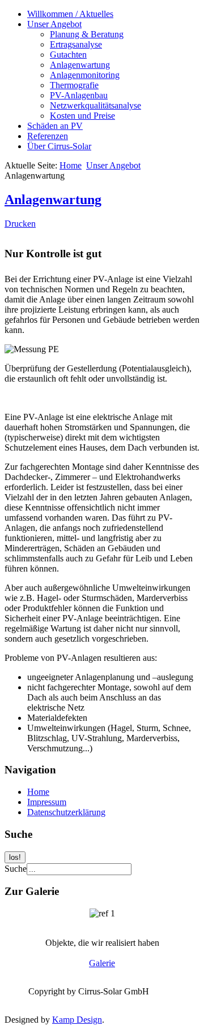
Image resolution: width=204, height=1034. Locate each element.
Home (71, 165)
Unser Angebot (54, 24)
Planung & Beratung (87, 34)
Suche (16, 868)
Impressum (46, 802)
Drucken (20, 223)
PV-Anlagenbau (79, 95)
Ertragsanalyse (76, 44)
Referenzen (47, 136)
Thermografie (74, 85)
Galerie (102, 963)
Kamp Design (77, 1019)
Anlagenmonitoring (85, 75)
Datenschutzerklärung (66, 812)
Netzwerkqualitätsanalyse (95, 105)
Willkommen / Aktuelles (70, 14)
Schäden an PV (55, 126)
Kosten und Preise (82, 115)
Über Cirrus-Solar (59, 146)
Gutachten (68, 54)
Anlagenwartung (80, 65)
